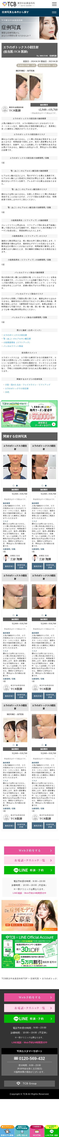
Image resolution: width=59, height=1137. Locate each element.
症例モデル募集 (7, 1135)
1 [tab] (13, 485)
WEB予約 (37, 1135)
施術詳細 (9, 566)
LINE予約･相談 (51, 1135)
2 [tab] (17, 485)
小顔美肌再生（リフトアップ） (17, 342)
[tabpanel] (15, 469)
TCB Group (30, 1083)
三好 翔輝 (16, 559)
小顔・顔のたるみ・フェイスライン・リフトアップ (27, 385)
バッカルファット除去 (13, 346)
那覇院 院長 (15, 556)
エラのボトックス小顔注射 (15, 335)
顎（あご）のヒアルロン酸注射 (17, 339)
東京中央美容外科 (16, 107)
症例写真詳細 (21, 566)
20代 (7, 392)
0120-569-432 (32, 1058)
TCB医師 (15, 110)
